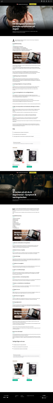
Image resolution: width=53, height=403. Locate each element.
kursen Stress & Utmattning (16, 120)
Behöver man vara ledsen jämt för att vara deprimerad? (21, 346)
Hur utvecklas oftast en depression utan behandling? (20, 348)
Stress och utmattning (16, 164)
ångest (35, 73)
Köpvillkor (22, 395)
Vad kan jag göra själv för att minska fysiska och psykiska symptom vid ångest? (24, 136)
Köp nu (15, 166)
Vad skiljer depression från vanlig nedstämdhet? (20, 344)
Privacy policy (22, 396)
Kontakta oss (16, 395)
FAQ (15, 396)
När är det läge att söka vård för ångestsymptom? (20, 134)
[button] (26, 132)
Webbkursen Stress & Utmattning (29, 65)
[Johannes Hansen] (2, 1)
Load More (26, 385)
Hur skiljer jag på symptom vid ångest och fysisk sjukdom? (21, 132)
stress (19, 40)
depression (23, 272)
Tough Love (28, 164)
